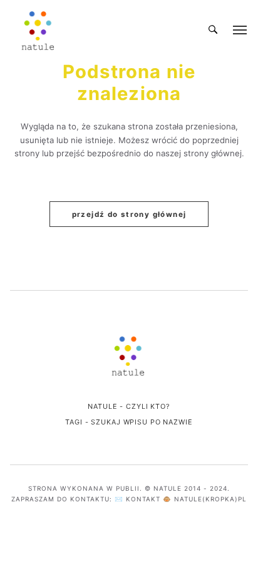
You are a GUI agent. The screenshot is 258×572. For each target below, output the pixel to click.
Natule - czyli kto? (129, 406)
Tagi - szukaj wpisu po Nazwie (128, 422)
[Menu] (240, 30)
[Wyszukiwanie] (213, 30)
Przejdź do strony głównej (129, 214)
